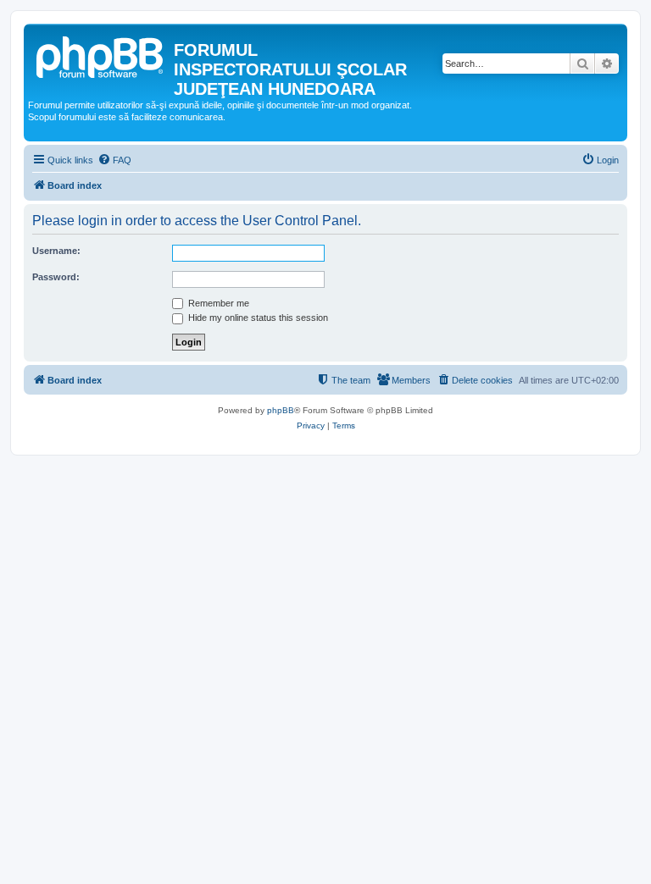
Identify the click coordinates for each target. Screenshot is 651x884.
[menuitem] (114, 160)
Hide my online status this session (257, 317)
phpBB (280, 410)
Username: (56, 251)
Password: (56, 277)
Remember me (217, 303)
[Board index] (101, 55)
